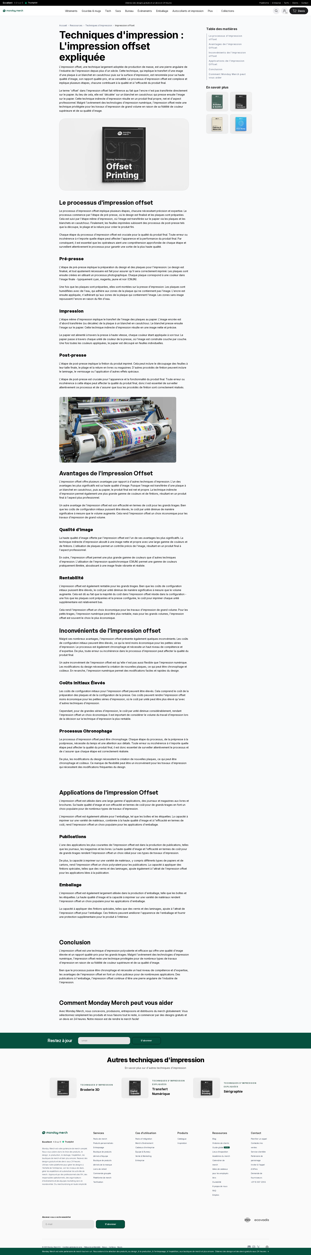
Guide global (218, 1147)
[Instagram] (253, 1247)
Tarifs (286, 3)
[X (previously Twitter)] (258, 1247)
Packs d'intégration (143, 1139)
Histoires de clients (220, 1143)
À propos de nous (219, 1186)
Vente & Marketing (143, 1156)
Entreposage (98, 1147)
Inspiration (182, 1143)
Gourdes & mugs (91, 10)
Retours (104, 1247)
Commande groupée (102, 1173)
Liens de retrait (100, 1169)
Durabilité (216, 1182)
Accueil (63, 25)
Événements (145, 10)
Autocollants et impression (188, 10)
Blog (214, 1139)
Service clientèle (258, 1152)
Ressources (76, 25)
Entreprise (276, 3)
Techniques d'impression (98, 25)
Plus (210, 10)
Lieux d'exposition (220, 1152)
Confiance (112, 1247)
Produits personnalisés (103, 1143)
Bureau (129, 10)
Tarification (98, 1182)
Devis (301, 10)
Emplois (215, 1195)
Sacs (118, 10)
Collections (227, 10)
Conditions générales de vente (72, 1247)
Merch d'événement (144, 1143)
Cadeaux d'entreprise (144, 1147)
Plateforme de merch (102, 1178)
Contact (304, 3)
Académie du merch (221, 1156)
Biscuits (119, 1247)
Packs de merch (100, 1139)
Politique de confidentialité (92, 1247)
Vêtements (71, 10)
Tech (108, 10)
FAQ (214, 1191)
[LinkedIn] (249, 1247)
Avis (214, 1178)
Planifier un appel (259, 1139)
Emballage (162, 10)
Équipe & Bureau (142, 1152)
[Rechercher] (276, 10)
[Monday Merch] (13, 11)
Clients (295, 3)
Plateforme (264, 3)
